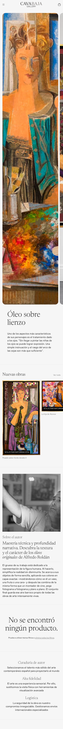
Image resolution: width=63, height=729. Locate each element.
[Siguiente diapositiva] (58, 187)
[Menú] (3, 4)
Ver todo (57, 375)
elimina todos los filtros (44, 638)
